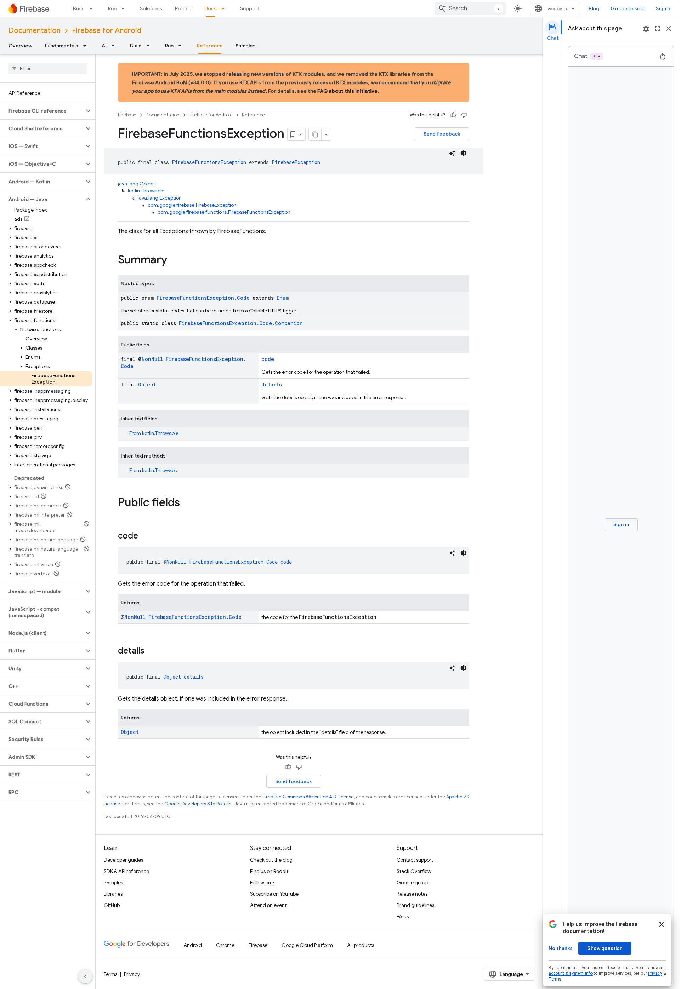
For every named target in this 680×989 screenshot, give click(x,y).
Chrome (225, 945)
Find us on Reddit (269, 871)
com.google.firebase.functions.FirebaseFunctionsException (224, 212)
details (271, 384)
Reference (210, 45)
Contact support (415, 860)
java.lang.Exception (160, 198)
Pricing (183, 8)
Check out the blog (271, 860)
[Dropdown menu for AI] (115, 45)
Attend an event (268, 905)
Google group (412, 882)
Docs (210, 8)
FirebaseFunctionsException (209, 162)
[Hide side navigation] (85, 976)
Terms (110, 974)
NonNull (152, 359)
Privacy (132, 974)
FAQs (403, 916)
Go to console (628, 8)
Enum (283, 297)
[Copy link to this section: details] (151, 651)
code (267, 359)
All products (360, 945)
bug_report (646, 28)
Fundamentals (61, 45)
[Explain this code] (452, 153)
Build (79, 8)
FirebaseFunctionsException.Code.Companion (241, 323)
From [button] (153, 433)
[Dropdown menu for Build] (93, 8)
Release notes (412, 894)
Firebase (127, 115)
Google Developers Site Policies (198, 804)
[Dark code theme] (463, 153)
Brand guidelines (415, 905)
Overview (20, 45)
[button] (42, 110)
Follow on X (262, 882)
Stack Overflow (414, 871)
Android (192, 945)
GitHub (112, 905)
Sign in (664, 8)
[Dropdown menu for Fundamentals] (86, 45)
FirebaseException (296, 162)
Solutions (151, 8)
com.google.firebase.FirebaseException (192, 205)
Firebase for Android (106, 30)
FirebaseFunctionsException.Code (203, 297)
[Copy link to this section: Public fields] (187, 503)
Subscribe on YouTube (274, 894)
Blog (594, 8)
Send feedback (442, 134)
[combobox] (470, 8)
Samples (246, 45)
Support (250, 8)
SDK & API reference (126, 871)
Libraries (113, 894)
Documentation (34, 30)
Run (112, 8)
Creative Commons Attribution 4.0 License (308, 797)
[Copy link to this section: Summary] (174, 260)
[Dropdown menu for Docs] (225, 8)
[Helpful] (453, 115)
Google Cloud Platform (307, 945)
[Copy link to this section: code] (145, 536)
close (668, 28)
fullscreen (657, 28)
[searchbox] (47, 68)
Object (147, 384)
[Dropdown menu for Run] (125, 8)
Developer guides (123, 860)
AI (104, 45)
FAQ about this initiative (347, 91)
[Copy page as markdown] (315, 134)
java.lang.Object (136, 183)
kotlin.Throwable (146, 191)
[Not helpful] (464, 115)
